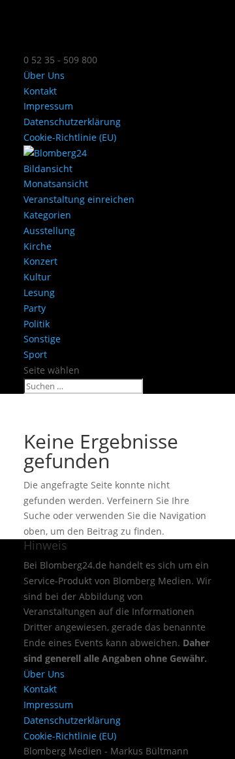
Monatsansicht (56, 183)
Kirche (38, 246)
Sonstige (42, 339)
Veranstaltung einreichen (79, 199)
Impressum (48, 106)
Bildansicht (48, 168)
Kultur (37, 277)
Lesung (39, 292)
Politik (37, 324)
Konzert (40, 261)
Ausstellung (49, 230)
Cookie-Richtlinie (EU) (70, 137)
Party (35, 308)
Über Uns (44, 75)
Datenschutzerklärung (72, 121)
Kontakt (40, 91)
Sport (35, 354)
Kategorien (47, 215)
